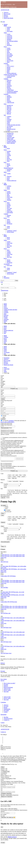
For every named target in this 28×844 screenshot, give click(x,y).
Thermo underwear (11, 73)
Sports (8, 98)
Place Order (13, 778)
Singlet (8, 170)
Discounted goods (5, 541)
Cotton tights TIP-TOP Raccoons (9, 601)
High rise (9, 108)
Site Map (6, 717)
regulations (11, 420)
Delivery (6, 15)
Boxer (8, 163)
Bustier (8, 67)
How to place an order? (9, 683)
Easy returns (4, 679)
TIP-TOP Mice (4, 587)
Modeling (9, 97)
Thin (8, 42)
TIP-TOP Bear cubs (5, 613)
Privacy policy (7, 690)
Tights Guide (10, 138)
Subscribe (3, 817)
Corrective (9, 35)
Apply (5, 487)
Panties (8, 69)
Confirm (8, 497)
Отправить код (14, 388)
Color (2, 515)
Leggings (6, 94)
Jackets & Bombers (11, 92)
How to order (7, 14)
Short (8, 57)
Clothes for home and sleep (10, 74)
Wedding (9, 39)
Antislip (9, 209)
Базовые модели (11, 129)
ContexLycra (10, 134)
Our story (6, 706)
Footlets (9, 59)
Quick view (3, 557)
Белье (8, 187)
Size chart (6, 691)
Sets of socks (10, 60)
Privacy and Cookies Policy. (7, 422)
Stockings (9, 45)
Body (8, 71)
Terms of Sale (7, 688)
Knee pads (9, 265)
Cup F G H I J (10, 66)
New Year (9, 53)
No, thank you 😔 (11, 817)
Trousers (9, 88)
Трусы (8, 221)
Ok (2, 827)
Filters (2, 513)
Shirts (8, 70)
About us (6, 12)
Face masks (10, 31)
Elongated (9, 56)
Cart (2, 282)
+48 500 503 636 (5, 9)
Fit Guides (6, 710)
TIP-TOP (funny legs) (6, 627)
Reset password (4, 428)
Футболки (9, 223)
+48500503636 (4, 290)
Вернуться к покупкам (6, 796)
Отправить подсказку (6, 793)
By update (3, 505)
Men (5, 145)
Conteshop (3, 702)
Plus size (9, 127)
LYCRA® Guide (11, 140)
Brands (5, 707)
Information (3, 714)
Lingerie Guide (10, 137)
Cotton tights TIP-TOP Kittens (8, 576)
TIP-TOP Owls (4, 561)
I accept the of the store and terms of (13, 421)
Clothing (6, 78)
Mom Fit (9, 106)
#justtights (9, 136)
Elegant (9, 193)
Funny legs (9, 197)
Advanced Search (8, 718)
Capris (8, 198)
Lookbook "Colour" (12, 230)
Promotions (6, 277)
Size (2, 533)
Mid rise (9, 113)
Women (6, 24)
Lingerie (9, 27)
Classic (8, 34)
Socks (8, 30)
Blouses (9, 81)
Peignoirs (9, 77)
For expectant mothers (12, 41)
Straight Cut (10, 105)
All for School (10, 232)
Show (2, 552)
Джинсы (9, 176)
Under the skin (10, 102)
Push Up (9, 112)
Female (4, 415)
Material (3, 522)
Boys (5, 234)
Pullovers (9, 80)
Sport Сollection (11, 143)
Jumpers (9, 215)
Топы (8, 219)
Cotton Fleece (10, 90)
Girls (5, 183)
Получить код (19, 458)
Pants (5, 162)
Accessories (10, 126)
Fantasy (9, 49)
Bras (8, 64)
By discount (8, 511)
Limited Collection (11, 141)
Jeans (5, 104)
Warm (8, 44)
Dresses (9, 84)
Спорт (8, 130)
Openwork (9, 37)
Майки (8, 222)
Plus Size (9, 109)
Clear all (3, 497)
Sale (5, 115)
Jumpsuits (9, 85)
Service (2, 680)
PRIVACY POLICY (12, 836)
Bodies (8, 87)
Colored (9, 111)
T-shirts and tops (11, 76)
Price (6, 508)
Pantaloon (9, 169)
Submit (2, 399)
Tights (8, 28)
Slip (8, 166)
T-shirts (8, 83)
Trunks (8, 165)
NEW (5, 25)
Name (6, 507)
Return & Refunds (8, 687)
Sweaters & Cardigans (12, 91)
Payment (6, 16)
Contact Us (6, 720)
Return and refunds (8, 18)
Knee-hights (10, 55)
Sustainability (7, 709)
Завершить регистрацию (7, 461)
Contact (6, 712)
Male (4, 417)
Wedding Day (10, 133)
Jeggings (9, 200)
